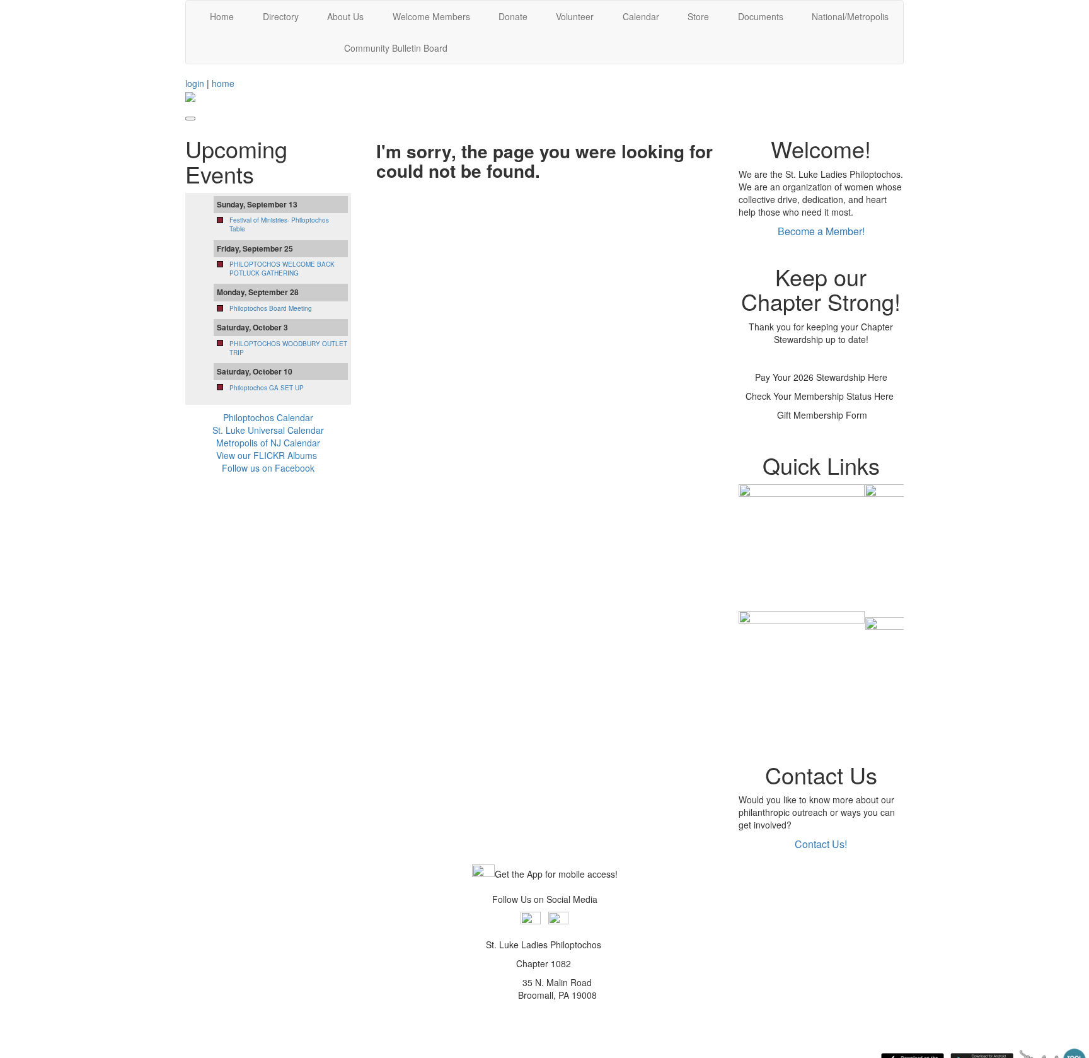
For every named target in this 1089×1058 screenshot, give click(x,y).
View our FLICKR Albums (266, 455)
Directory (281, 16)
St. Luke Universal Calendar (268, 430)
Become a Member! (821, 231)
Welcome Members (431, 16)
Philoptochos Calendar (268, 417)
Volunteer (575, 16)
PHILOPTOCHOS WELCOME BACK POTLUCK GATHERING (282, 268)
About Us (345, 16)
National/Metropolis (850, 16)
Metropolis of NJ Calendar (268, 442)
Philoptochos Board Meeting (270, 308)
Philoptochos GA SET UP (266, 387)
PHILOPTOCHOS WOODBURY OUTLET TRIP (288, 348)
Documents (760, 16)
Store (698, 16)
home (223, 83)
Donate (512, 16)
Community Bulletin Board (395, 48)
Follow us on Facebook (268, 468)
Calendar (641, 16)
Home (222, 16)
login (194, 83)
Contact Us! (821, 844)
